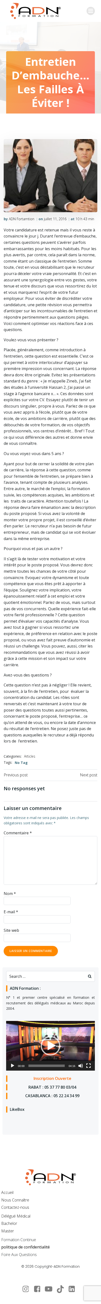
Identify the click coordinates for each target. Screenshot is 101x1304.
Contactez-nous (15, 1207)
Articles (29, 756)
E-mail (11, 911)
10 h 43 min (85, 219)
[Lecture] (12, 1065)
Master (7, 1231)
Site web (11, 930)
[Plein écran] (88, 1065)
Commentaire (18, 833)
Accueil (7, 1192)
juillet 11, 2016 (55, 219)
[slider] (46, 1066)
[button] (50, 1046)
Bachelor (9, 1223)
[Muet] (80, 1065)
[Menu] (91, 11)
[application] (50, 1046)
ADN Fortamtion (21, 219)
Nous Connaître (15, 1200)
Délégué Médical (15, 1216)
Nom (10, 893)
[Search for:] (45, 976)
